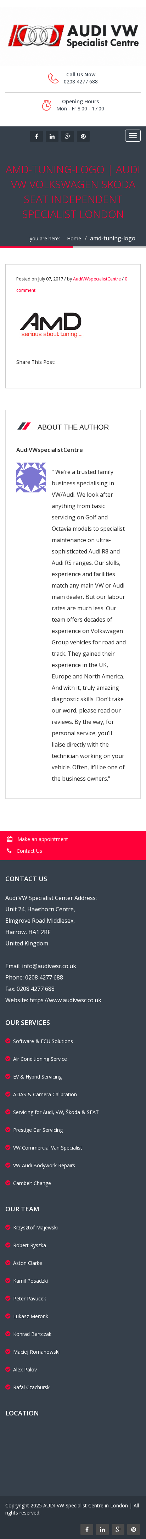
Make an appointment (42, 839)
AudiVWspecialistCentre (97, 279)
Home (74, 238)
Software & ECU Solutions (43, 1041)
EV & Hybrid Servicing (37, 1076)
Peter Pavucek (29, 1298)
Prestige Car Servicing (38, 1129)
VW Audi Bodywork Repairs (44, 1165)
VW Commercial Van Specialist (47, 1147)
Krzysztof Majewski (35, 1227)
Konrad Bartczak (32, 1334)
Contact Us (28, 850)
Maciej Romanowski (36, 1351)
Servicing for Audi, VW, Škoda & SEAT (56, 1112)
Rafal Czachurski (32, 1387)
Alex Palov (25, 1369)
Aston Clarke (27, 1263)
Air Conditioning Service (40, 1058)
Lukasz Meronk (30, 1316)
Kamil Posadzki (30, 1280)
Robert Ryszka (29, 1245)
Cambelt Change (32, 1183)
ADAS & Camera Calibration (45, 1094)
